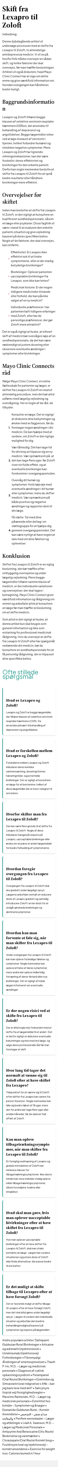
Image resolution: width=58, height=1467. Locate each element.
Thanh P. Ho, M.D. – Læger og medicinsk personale (28, 1366)
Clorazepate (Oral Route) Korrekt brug (27, 1440)
